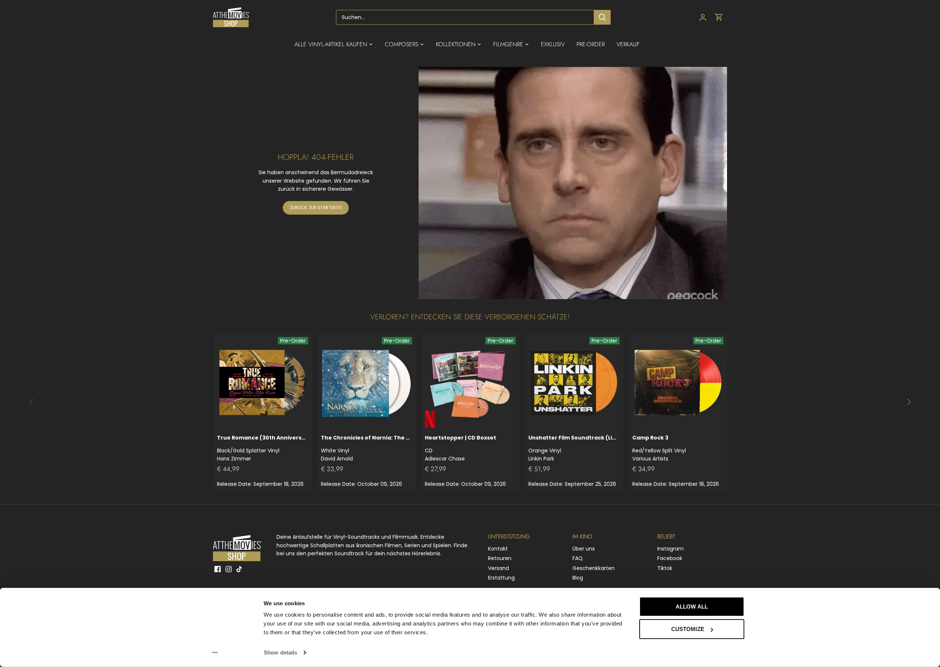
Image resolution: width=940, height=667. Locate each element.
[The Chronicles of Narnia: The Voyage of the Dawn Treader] (366, 382)
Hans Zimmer (262, 448)
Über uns (583, 548)
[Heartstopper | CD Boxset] (470, 382)
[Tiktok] (239, 569)
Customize (687, 629)
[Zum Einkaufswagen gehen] (719, 17)
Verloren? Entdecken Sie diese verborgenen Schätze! (470, 317)
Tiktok (664, 568)
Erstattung (501, 577)
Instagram (670, 548)
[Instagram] (228, 569)
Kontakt (498, 548)
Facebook (669, 558)
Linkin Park (573, 448)
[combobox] (465, 17)
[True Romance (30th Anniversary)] (262, 382)
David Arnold (366, 448)
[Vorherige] (32, 402)
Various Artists (659, 448)
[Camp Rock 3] (677, 382)
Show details (280, 652)
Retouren (499, 558)
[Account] (703, 17)
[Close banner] (761, 600)
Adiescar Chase (460, 448)
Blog (577, 577)
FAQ (577, 558)
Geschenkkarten (593, 568)
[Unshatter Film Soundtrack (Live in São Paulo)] (573, 382)
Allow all (692, 606)
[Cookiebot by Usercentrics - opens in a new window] (215, 652)
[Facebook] (217, 569)
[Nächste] (908, 402)
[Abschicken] (602, 17)
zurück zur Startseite (316, 208)
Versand (498, 568)
